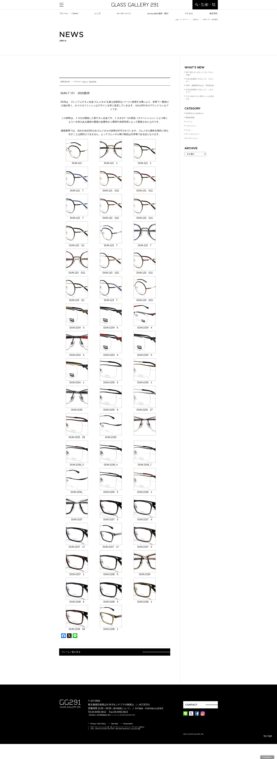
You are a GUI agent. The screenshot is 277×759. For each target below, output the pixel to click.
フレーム (64, 13)
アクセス (189, 13)
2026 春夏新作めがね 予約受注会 (200, 85)
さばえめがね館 (135, 729)
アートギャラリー (193, 134)
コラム (188, 130)
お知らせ (196, 19)
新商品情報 (92, 81)
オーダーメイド (124, 13)
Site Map (114, 724)
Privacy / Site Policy (98, 724)
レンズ (97, 13)
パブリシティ (191, 126)
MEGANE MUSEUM (122, 729)
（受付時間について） (121, 708)
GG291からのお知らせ (194, 113)
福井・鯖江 (158, 13)
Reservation (128, 724)
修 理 (109, 727)
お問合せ (141, 727)
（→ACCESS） (142, 704)
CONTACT (191, 705)
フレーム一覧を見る (70, 652)
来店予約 (213, 13)
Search (75, 13)
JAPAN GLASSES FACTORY (104, 729)
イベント (189, 122)
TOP (91, 727)
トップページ (184, 19)
